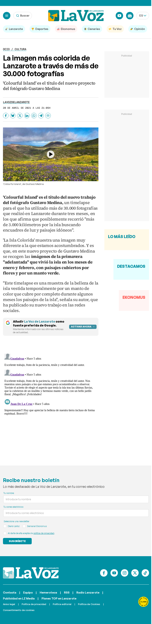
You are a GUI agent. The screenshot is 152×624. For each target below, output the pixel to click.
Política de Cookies (89, 604)
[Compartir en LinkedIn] (27, 115)
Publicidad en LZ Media (19, 598)
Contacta (9, 592)
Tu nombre (8, 493)
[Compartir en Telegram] (41, 115)
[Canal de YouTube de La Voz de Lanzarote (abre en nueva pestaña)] (119, 15)
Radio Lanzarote (87, 592)
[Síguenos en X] (135, 573)
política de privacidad (43, 533)
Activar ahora (81, 326)
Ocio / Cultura (14, 49)
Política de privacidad (34, 604)
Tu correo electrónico (13, 506)
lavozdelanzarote (16, 102)
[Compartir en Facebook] (6, 115)
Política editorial (62, 604)
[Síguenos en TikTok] (145, 573)
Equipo (28, 592)
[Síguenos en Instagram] (124, 573)
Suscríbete (17, 541)
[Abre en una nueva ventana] (143, 601)
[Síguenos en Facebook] (104, 573)
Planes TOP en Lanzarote (59, 598)
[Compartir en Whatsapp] (34, 115)
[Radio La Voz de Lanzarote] (129, 15)
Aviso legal (9, 604)
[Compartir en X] (20, 115)
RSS (67, 592)
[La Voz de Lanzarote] (76, 15)
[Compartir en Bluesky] (13, 115)
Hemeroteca (48, 592)
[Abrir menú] (6, 15)
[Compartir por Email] (48, 115)
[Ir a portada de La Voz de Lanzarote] (31, 572)
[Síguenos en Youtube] (114, 573)
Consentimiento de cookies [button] (18, 610)
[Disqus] (50, 398)
